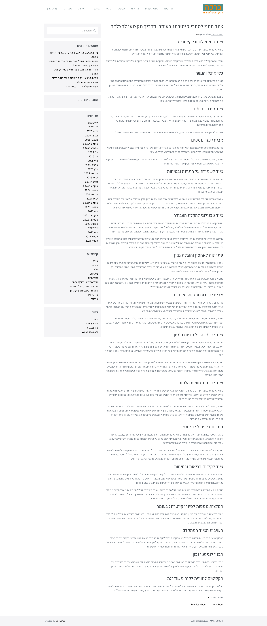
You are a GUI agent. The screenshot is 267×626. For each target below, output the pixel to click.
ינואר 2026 (92, 131)
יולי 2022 (93, 228)
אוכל (95, 261)
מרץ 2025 (93, 169)
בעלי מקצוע (151, 9)
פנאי (108, 9)
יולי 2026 (93, 123)
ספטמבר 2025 (90, 148)
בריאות (135, 9)
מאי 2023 (93, 211)
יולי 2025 (93, 152)
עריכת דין (52, 9)
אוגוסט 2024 (91, 190)
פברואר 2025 (91, 173)
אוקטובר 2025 (90, 144)
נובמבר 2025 (91, 140)
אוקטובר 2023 (90, 203)
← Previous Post (200, 604)
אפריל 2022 (91, 237)
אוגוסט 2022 (91, 224)
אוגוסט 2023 (91, 207)
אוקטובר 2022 (90, 215)
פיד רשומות (92, 323)
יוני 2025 (93, 156)
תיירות (81, 9)
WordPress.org (90, 332)
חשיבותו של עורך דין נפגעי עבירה (81, 86)
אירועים (168, 9)
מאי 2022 (93, 232)
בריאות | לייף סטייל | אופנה (84, 286)
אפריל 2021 (91, 241)
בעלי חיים (93, 278)
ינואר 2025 (92, 177)
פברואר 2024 (91, 194)
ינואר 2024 (92, 199)
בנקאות (94, 274)
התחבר (94, 319)
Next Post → (216, 604)
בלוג (210, 597)
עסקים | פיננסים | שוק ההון (84, 291)
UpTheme (60, 621)
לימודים (68, 9)
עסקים (121, 9)
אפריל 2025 (91, 165)
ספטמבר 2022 (90, 220)
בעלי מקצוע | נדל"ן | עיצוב (85, 282)
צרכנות (96, 9)
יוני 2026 (93, 127)
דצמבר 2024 (91, 182)
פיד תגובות (92, 328)
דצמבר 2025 (91, 136)
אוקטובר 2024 (90, 186)
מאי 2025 (93, 161)
